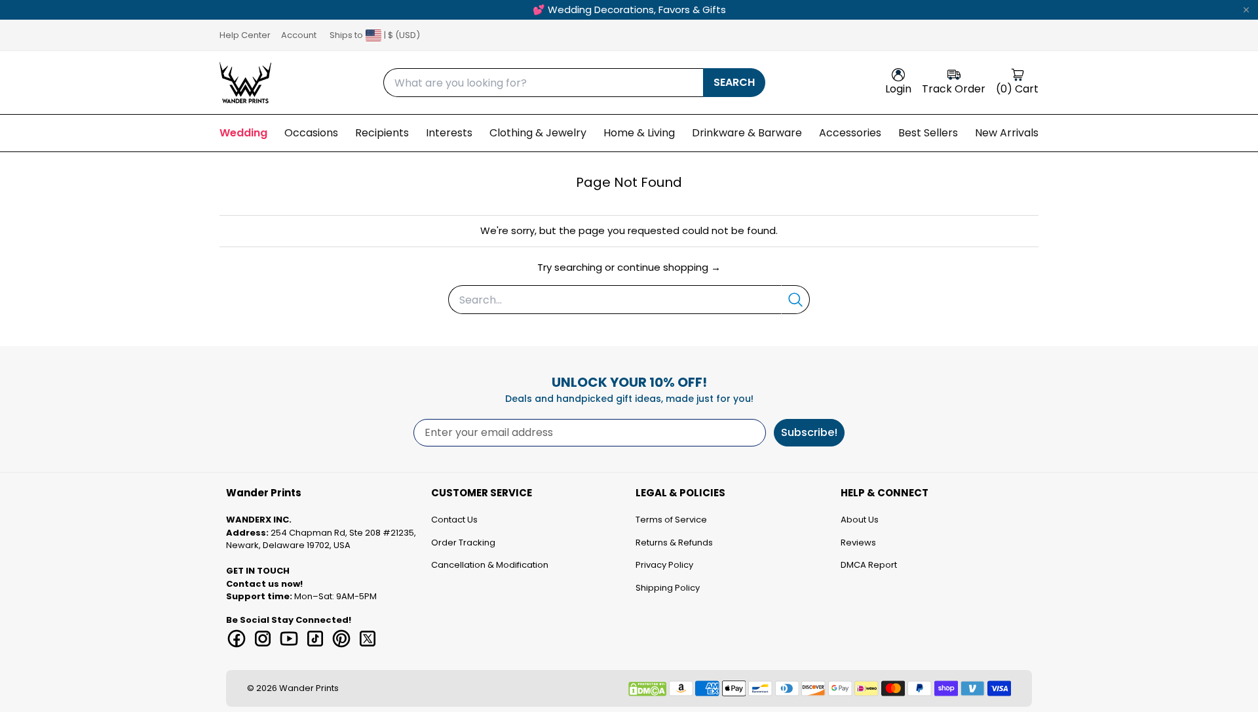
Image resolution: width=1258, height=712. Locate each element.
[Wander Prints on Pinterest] (341, 638)
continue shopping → (669, 267)
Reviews (858, 542)
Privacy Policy (664, 565)
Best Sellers (928, 132)
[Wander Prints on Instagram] (262, 638)
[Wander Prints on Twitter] (367, 638)
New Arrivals (1007, 132)
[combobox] (543, 82)
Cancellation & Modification (489, 565)
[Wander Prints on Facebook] (236, 638)
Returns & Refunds (674, 542)
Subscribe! (809, 432)
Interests (449, 132)
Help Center (245, 35)
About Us (860, 519)
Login (898, 88)
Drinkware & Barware (747, 132)
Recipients (382, 132)
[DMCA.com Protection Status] (647, 689)
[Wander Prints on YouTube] (288, 638)
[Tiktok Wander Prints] (315, 638)
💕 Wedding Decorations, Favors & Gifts (629, 9)
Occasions (311, 132)
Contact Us (454, 519)
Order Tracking (463, 542)
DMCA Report (869, 565)
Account (298, 35)
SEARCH (734, 82)
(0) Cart (1017, 88)
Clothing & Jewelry (537, 132)
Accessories (850, 132)
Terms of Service (671, 519)
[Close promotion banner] (1246, 9)
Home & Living (639, 132)
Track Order (953, 88)
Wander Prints (309, 688)
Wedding (243, 132)
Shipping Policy (668, 588)
